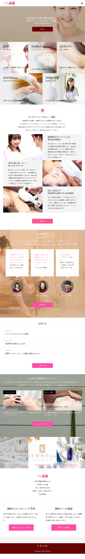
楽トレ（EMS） (16, 392)
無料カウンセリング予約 (21, 527)
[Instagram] (41, 546)
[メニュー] (82, 3)
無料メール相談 (64, 527)
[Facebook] (38, 546)
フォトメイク (56, 392)
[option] (42, 21)
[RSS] (46, 546)
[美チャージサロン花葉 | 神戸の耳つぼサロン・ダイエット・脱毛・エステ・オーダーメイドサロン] (9, 3)
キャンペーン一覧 (42, 424)
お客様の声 (42, 304)
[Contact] (43, 546)
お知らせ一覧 (42, 365)
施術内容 (42, 221)
